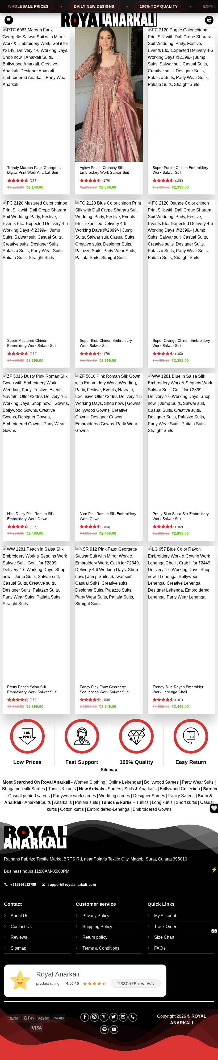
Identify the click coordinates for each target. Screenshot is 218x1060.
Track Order (165, 926)
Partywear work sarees (74, 795)
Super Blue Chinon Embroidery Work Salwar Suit (106, 343)
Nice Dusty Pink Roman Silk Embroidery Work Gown (30, 516)
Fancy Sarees (181, 795)
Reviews (19, 937)
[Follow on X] (104, 1017)
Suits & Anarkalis (140, 789)
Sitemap (109, 769)
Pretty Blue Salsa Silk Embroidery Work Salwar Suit (181, 516)
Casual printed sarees (29, 795)
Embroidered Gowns (152, 809)
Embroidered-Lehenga (108, 809)
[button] (9, 20)
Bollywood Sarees (161, 782)
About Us (19, 915)
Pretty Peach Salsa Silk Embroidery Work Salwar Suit (31, 689)
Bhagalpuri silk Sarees (23, 789)
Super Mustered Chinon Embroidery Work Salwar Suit (31, 343)
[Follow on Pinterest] (104, 1029)
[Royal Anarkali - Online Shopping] (109, 20)
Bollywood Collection (180, 789)
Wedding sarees (114, 795)
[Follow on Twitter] (113, 1017)
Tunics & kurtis (62, 789)
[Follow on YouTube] (114, 1029)
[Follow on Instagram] (94, 1017)
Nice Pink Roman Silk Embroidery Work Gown (108, 516)
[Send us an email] (123, 1017)
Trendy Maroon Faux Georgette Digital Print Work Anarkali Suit (34, 170)
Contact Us (21, 926)
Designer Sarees (149, 795)
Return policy (94, 937)
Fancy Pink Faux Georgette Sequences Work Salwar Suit (104, 689)
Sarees (114, 789)
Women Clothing (89, 782)
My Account (165, 915)
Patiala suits (87, 802)
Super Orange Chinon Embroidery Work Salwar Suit (181, 343)
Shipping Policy (97, 926)
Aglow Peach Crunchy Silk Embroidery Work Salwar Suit (104, 170)
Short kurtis (187, 802)
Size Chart (164, 937)
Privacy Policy (95, 915)
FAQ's (160, 948)
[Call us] (132, 1017)
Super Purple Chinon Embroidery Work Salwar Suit (180, 170)
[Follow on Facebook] (84, 1017)
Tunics (143, 802)
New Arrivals (91, 789)
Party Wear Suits (197, 782)
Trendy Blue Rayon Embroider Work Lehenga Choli (178, 689)
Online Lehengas (124, 782)
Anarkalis (63, 802)
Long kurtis (163, 802)
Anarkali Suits (38, 802)
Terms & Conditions (100, 948)
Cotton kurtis (72, 809)
